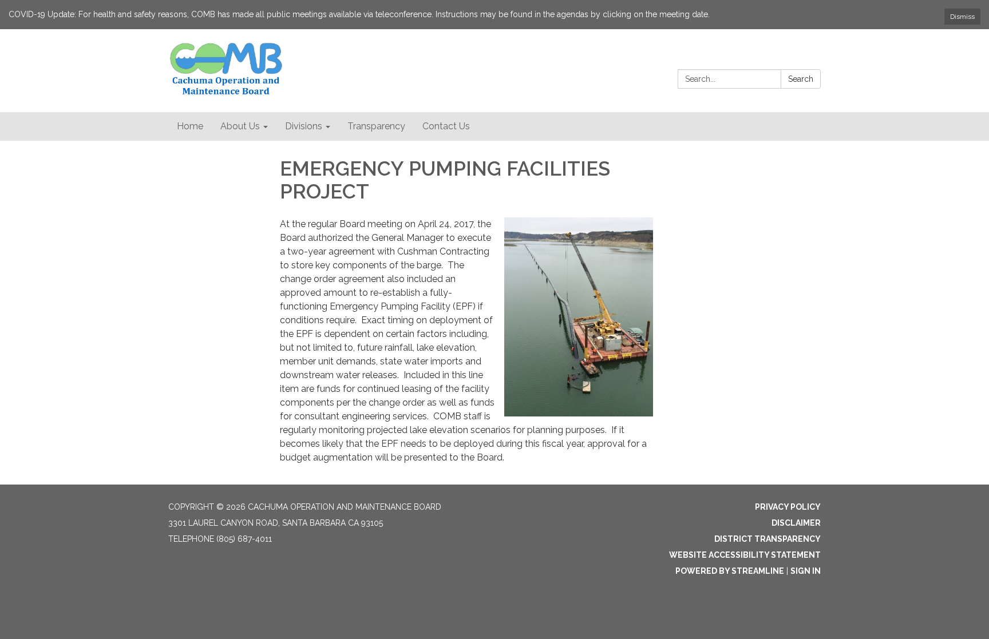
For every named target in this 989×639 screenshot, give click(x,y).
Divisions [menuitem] (303, 126)
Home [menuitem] (190, 126)
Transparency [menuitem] (376, 126)
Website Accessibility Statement (745, 554)
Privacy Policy (788, 506)
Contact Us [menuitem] (446, 126)
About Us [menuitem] (240, 126)
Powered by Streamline (729, 571)
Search (800, 79)
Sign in (805, 571)
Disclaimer (796, 522)
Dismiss (962, 17)
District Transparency (767, 538)
